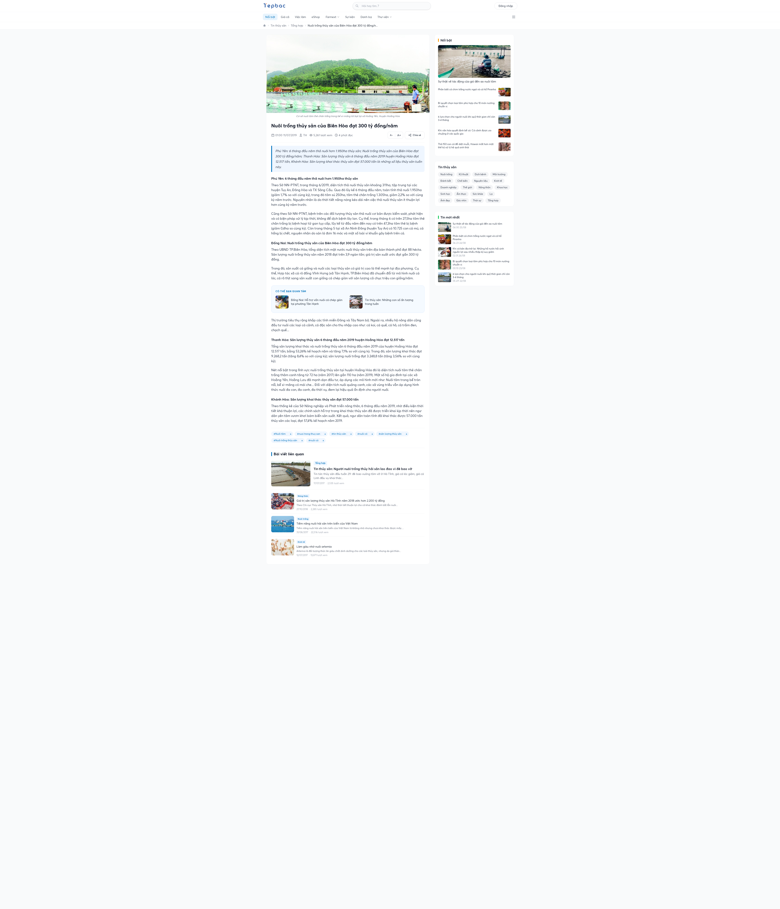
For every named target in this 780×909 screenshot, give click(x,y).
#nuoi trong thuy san (308, 433)
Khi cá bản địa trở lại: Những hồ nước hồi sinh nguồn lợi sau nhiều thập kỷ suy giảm (478, 250)
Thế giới (467, 187)
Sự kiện (350, 17)
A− (391, 135)
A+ (399, 135)
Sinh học (445, 193)
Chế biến (462, 180)
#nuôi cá (362, 433)
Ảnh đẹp (445, 200)
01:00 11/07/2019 (286, 135)
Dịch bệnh (480, 174)
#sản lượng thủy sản (390, 433)
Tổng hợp (297, 25)
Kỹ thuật (463, 174)
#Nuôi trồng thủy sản (285, 440)
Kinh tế (498, 180)
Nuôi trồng (446, 174)
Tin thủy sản (278, 25)
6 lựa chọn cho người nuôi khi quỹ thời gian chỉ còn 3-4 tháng (466, 118)
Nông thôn (484, 187)
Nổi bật (270, 17)
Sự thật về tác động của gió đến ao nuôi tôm (477, 223)
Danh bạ (366, 17)
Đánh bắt (445, 180)
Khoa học (502, 187)
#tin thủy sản (339, 433)
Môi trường (499, 174)
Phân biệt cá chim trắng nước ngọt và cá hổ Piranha (467, 89)
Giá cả (285, 17)
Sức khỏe (478, 193)
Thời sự (477, 200)
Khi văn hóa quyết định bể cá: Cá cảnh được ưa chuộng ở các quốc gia (464, 132)
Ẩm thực (461, 193)
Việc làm (300, 17)
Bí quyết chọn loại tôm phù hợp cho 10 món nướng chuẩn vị (466, 104)
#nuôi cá (313, 440)
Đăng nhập (506, 6)
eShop (316, 17)
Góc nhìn (461, 200)
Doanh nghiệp (448, 187)
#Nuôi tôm (280, 433)
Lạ (491, 193)
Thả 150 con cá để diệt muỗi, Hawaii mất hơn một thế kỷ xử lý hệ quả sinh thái (465, 146)
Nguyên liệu (481, 180)
